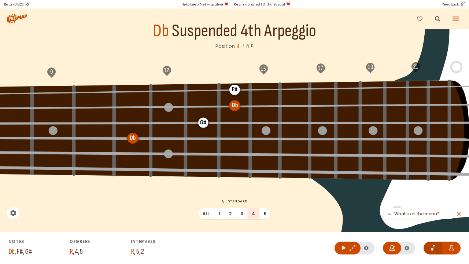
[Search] (437, 18)
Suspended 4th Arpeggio (244, 31)
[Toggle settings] (13, 213)
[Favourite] (419, 18)
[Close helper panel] (459, 214)
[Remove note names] (433, 248)
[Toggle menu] (456, 18)
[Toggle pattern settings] (366, 248)
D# (132, 91)
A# (349, 88)
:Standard (236, 201)
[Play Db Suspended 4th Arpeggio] (348, 248)
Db (161, 31)
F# (234, 89)
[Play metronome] (392, 248)
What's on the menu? (416, 214)
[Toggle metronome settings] (407, 248)
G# (295, 88)
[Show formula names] (451, 248)
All (206, 214)
